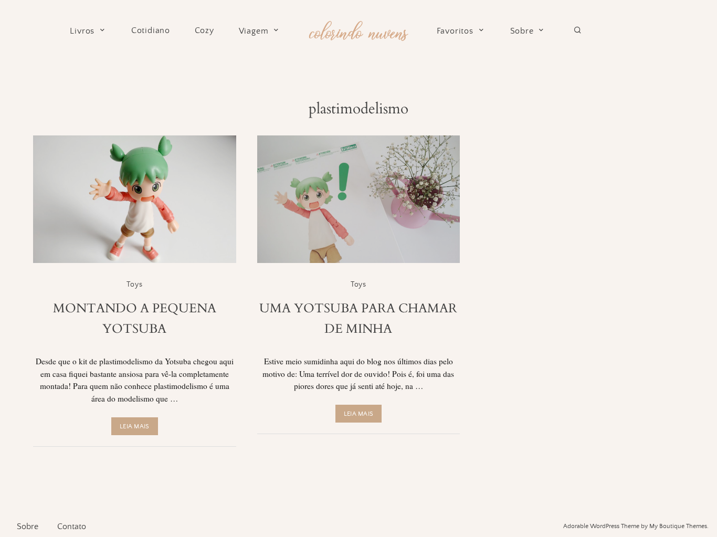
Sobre (522, 31)
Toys (134, 284)
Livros (82, 31)
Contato (71, 526)
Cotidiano (150, 30)
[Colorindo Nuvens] (358, 29)
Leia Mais (134, 426)
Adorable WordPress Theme (601, 526)
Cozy (204, 30)
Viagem (254, 31)
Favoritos (455, 31)
